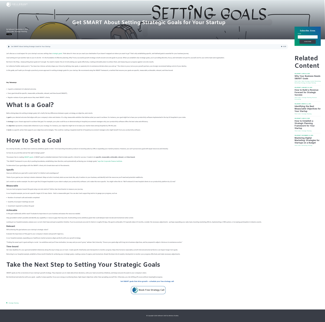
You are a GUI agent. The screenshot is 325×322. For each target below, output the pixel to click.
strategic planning (21, 31)
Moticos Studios (173, 316)
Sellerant (11, 29)
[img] (281, 47)
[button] (9, 46)
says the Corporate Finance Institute (110, 161)
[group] (147, 46)
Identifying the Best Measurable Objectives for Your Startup (308, 109)
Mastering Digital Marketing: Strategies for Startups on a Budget (307, 140)
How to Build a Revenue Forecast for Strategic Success (306, 92)
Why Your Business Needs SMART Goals (307, 77)
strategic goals (57, 53)
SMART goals (28, 157)
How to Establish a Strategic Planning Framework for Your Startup (305, 125)
